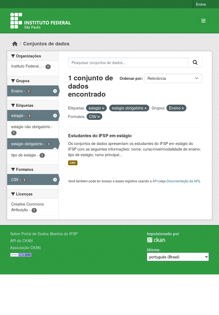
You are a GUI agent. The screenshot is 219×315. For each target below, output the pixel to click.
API (155, 181)
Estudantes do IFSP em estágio (100, 135)
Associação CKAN (25, 247)
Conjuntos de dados (46, 43)
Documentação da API (182, 181)
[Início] (15, 43)
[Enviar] (195, 62)
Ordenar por (131, 78)
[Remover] (103, 108)
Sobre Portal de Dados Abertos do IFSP (43, 233)
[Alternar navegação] (203, 21)
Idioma (153, 249)
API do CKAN (21, 240)
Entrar (201, 4)
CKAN (156, 240)
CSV (73, 163)
